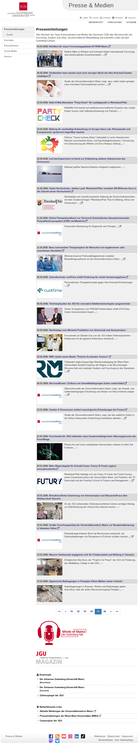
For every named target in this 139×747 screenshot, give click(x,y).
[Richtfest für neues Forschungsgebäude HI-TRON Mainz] (50, 59)
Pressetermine (11, 45)
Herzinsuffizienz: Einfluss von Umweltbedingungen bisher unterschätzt (86, 383)
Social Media (10, 51)
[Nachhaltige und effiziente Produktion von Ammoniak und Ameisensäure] (50, 343)
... (103, 55)
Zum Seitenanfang (124, 740)
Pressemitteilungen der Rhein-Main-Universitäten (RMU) (69, 716)
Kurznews (9, 40)
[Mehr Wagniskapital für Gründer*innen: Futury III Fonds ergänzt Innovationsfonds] (50, 482)
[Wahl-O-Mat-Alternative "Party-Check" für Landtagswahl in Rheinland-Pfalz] (50, 115)
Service (8, 56)
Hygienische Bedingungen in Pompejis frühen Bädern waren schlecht (85, 581)
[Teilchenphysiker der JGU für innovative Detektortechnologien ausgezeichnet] (50, 316)
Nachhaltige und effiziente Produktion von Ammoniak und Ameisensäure (87, 330)
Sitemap (107, 18)
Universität (96, 22)
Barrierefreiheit (106, 740)
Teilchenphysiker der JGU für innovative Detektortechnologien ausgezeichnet (89, 303)
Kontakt (119, 18)
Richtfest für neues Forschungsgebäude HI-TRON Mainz (78, 46)
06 (105, 611)
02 (78, 611)
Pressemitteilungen (14, 29)
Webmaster (99, 736)
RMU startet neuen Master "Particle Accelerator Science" (78, 356)
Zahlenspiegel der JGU (52, 695)
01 (72, 611)
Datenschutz (113, 736)
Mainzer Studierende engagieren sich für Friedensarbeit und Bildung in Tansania (91, 554)
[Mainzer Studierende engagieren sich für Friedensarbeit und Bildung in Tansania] (50, 567)
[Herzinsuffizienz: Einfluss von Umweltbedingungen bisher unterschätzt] (50, 396)
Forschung (115, 22)
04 (91, 611)
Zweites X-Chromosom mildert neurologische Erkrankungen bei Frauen (86, 409)
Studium (131, 22)
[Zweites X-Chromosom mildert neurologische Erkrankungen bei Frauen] (50, 423)
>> (117, 611)
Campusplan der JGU (51, 720)
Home (85, 18)
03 (85, 611)
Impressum (127, 736)
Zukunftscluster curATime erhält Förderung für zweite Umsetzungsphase (87, 277)
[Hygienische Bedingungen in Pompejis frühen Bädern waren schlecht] (50, 594)
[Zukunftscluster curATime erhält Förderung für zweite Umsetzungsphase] (50, 290)
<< (59, 611)
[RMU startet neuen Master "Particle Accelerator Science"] (50, 369)
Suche (95, 18)
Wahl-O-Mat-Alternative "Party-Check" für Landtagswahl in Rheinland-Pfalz (88, 102)
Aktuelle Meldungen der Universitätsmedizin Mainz (66, 711)
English (132, 18)
